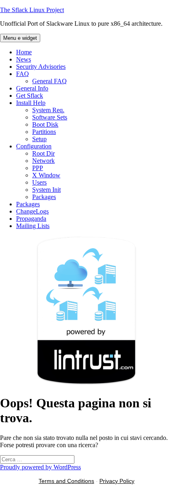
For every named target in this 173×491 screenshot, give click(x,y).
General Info (32, 88)
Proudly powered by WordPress (40, 467)
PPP (37, 167)
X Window (46, 175)
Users (39, 182)
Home (24, 52)
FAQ (22, 73)
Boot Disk (45, 124)
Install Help (30, 102)
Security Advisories (41, 66)
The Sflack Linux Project (32, 9)
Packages (44, 196)
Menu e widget (20, 38)
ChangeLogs (32, 211)
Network (43, 160)
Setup (39, 139)
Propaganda (31, 218)
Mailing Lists (32, 225)
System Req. (48, 110)
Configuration (33, 146)
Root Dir (43, 153)
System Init (46, 189)
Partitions (44, 131)
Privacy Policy (116, 481)
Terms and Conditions (66, 481)
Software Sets (49, 117)
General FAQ (49, 81)
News (23, 59)
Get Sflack (29, 95)
